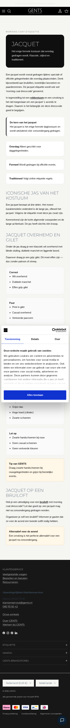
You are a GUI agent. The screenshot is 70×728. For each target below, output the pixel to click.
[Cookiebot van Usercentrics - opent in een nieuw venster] (52, 330)
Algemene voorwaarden (51, 714)
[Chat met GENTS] (62, 720)
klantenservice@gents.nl (17, 602)
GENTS (12, 691)
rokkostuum (37, 97)
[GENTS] (35, 11)
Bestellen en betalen (15, 578)
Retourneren (10, 582)
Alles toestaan (35, 395)
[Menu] (3, 11)
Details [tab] (35, 339)
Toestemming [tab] (12, 339)
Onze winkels (11, 614)
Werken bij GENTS (14, 624)
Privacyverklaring (10, 714)
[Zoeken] (10, 11)
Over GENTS (10, 620)
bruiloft (44, 502)
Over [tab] (57, 339)
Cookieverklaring (28, 714)
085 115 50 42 (10, 606)
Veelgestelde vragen (15, 574)
